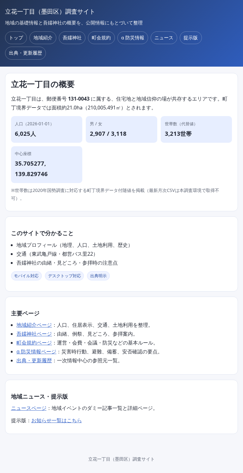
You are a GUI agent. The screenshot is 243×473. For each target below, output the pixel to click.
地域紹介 (43, 37)
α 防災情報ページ (36, 351)
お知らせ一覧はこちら (56, 420)
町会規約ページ (34, 342)
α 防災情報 (132, 37)
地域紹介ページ (34, 324)
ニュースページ (29, 407)
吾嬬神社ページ (34, 333)
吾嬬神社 (72, 37)
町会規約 (101, 37)
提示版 (191, 37)
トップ (16, 37)
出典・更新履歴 (25, 52)
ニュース (163, 37)
